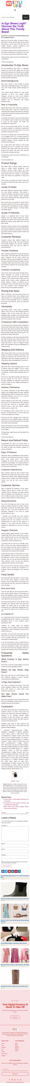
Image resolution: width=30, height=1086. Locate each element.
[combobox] (11, 17)
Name (3, 843)
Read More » (3, 878)
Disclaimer (4, 1047)
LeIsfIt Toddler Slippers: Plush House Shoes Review (14, 943)
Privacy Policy (4, 1053)
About (3, 1045)
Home (3, 1043)
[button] (15, 10)
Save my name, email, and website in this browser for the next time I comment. (14, 862)
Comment (4, 825)
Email (3, 849)
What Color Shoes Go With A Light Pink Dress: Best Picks (15, 965)
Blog (2, 1049)
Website (3, 854)
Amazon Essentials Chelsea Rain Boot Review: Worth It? (15, 898)
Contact (3, 1051)
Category (3, 1055)
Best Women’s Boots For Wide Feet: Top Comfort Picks (14, 986)
